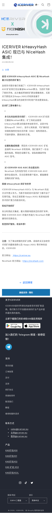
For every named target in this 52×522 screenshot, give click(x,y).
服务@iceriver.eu (19, 436)
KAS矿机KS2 (11, 461)
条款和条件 (10, 395)
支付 (7, 377)
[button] (3, 5)
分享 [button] (7, 70)
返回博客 (28, 282)
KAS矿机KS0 (11, 450)
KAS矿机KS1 (11, 456)
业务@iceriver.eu (19, 432)
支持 (7, 383)
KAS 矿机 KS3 (12, 467)
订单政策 (9, 371)
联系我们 (9, 401)
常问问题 (9, 365)
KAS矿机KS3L (12, 472)
